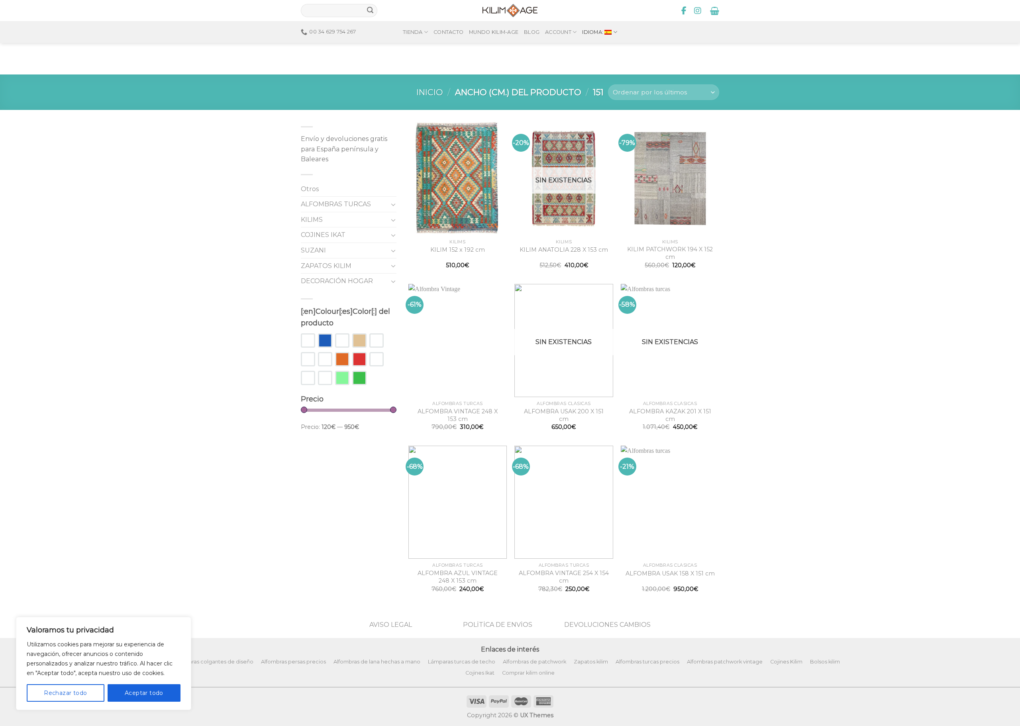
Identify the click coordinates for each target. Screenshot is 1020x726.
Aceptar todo (144, 693)
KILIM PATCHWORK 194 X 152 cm (670, 253)
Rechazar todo (65, 693)
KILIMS (312, 219)
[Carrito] (714, 11)
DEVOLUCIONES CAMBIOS (607, 624)
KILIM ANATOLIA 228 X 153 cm (564, 249)
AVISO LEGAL (390, 624)
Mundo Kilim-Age (493, 32)
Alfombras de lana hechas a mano (376, 662)
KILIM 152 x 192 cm (457, 249)
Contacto (448, 32)
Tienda (413, 32)
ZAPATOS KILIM (326, 266)
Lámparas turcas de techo (461, 662)
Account (558, 32)
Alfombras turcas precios (647, 662)
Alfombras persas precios (293, 662)
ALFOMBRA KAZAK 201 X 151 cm (670, 415)
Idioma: (593, 32)
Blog (531, 32)
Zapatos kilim (591, 662)
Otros (310, 189)
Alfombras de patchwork (534, 662)
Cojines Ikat (479, 673)
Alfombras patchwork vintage (725, 662)
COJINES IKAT (323, 235)
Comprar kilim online (528, 673)
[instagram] (698, 11)
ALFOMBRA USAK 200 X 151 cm (564, 415)
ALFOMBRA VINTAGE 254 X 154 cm (564, 576)
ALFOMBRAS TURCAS (336, 204)
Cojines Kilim (786, 662)
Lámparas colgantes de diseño (213, 662)
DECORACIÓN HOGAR (337, 281)
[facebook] (684, 11)
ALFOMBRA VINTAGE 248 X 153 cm (458, 415)
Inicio (429, 92)
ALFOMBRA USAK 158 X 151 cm (670, 573)
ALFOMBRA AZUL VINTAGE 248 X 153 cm (458, 576)
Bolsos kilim (825, 662)
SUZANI (313, 250)
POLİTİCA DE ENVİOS (497, 624)
